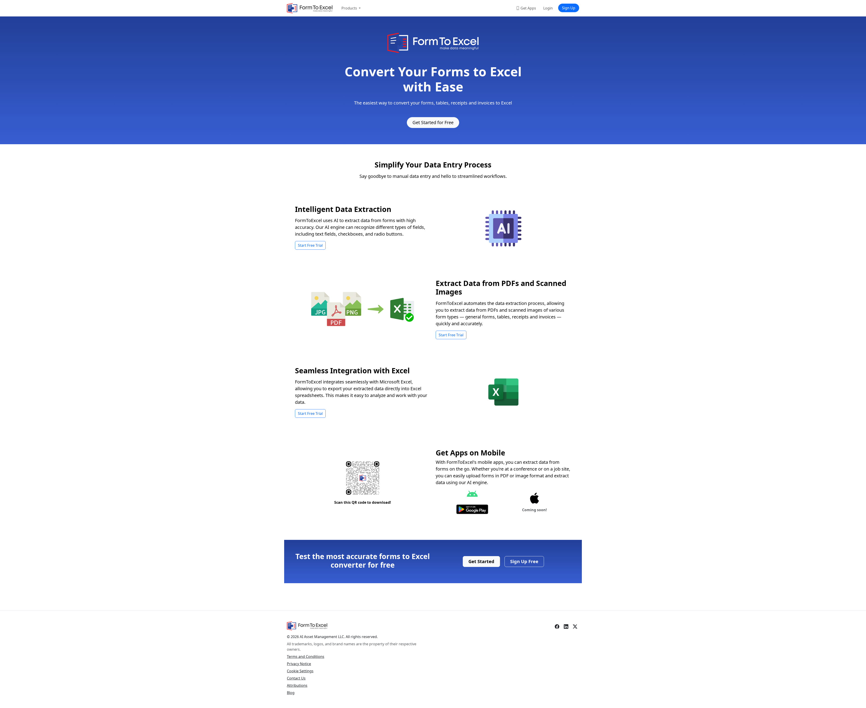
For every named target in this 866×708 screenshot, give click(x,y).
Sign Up (568, 7)
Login (548, 8)
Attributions (297, 685)
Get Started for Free (433, 122)
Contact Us (296, 678)
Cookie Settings (300, 671)
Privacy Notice (299, 663)
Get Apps (528, 8)
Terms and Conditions (305, 656)
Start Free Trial (310, 245)
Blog (291, 692)
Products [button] (349, 8)
